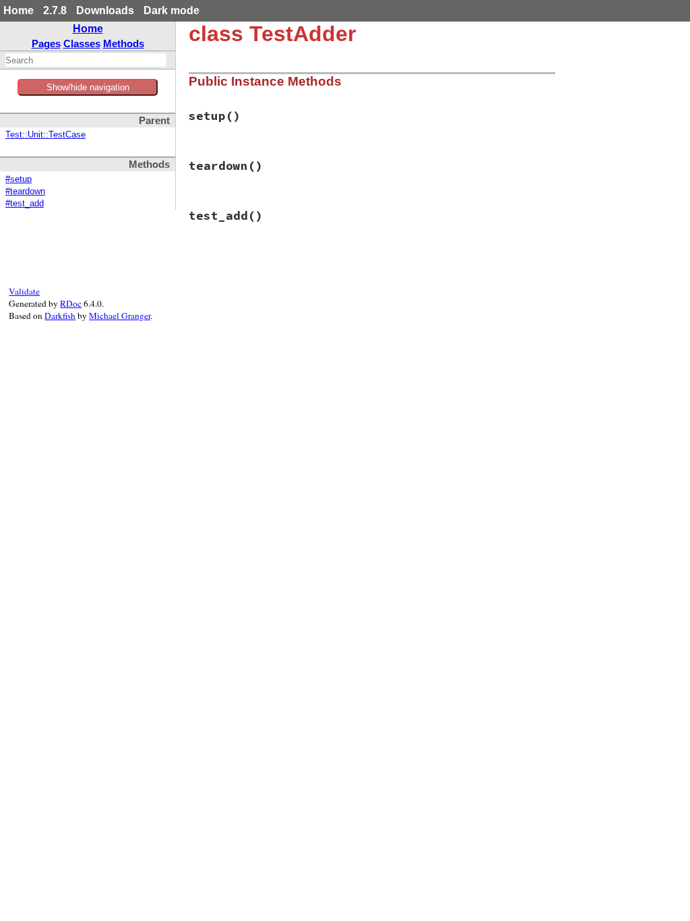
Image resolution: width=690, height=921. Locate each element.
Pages (46, 43)
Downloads (105, 10)
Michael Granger (119, 315)
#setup (18, 179)
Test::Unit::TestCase (45, 135)
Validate (24, 291)
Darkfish (59, 315)
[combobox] (85, 60)
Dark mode (171, 10)
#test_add (24, 203)
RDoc (71, 303)
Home (18, 10)
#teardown (25, 191)
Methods (123, 43)
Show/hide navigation (87, 87)
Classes (81, 43)
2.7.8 (55, 10)
